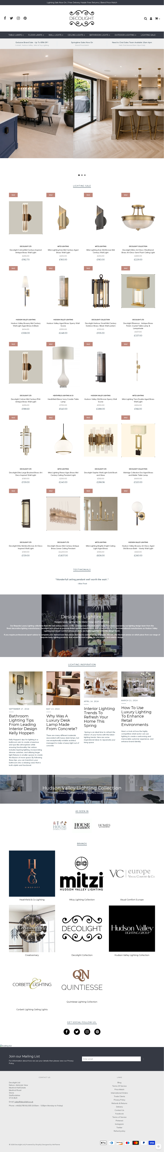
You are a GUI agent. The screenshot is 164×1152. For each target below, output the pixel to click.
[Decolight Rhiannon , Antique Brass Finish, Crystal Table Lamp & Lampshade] (138, 291)
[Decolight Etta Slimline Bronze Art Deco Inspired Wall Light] (26, 514)
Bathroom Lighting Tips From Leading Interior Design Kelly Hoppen (23, 724)
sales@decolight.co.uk (23, 1102)
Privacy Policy (119, 1100)
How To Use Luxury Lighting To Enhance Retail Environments (136, 716)
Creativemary (32, 955)
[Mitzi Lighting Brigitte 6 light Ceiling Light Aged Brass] (101, 514)
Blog (119, 1082)
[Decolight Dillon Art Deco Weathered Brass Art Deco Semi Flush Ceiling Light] (138, 218)
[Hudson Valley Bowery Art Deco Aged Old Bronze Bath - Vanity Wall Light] (138, 514)
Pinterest (119, 1120)
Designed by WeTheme (51, 1144)
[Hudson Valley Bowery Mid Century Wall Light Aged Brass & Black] (26, 291)
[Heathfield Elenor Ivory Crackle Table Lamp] (63, 367)
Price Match (119, 1089)
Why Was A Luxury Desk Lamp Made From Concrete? (61, 722)
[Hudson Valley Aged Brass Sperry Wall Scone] (63, 291)
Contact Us (119, 1110)
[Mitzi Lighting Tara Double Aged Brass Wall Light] (138, 367)
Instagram (119, 1124)
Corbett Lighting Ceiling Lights (32, 1009)
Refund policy (119, 1131)
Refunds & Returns (119, 1103)
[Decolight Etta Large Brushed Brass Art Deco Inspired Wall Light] (26, 440)
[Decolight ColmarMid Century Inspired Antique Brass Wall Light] (26, 218)
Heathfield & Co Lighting (32, 899)
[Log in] (149, 18)
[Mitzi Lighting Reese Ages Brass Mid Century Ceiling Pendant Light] (63, 440)
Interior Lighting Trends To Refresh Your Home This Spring (99, 717)
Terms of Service (119, 1117)
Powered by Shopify (33, 1144)
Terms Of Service (119, 1086)
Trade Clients (119, 1096)
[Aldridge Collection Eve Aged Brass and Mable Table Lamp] (138, 440)
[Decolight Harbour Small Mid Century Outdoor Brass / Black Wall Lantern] (101, 291)
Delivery (119, 1107)
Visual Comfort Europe (132, 899)
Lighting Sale (148, 35)
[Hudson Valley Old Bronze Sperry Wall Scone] (101, 367)
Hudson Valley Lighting (25, 320)
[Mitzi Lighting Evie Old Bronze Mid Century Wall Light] (101, 218)
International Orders (119, 1093)
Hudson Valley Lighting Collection (132, 955)
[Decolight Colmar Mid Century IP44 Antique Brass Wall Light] (26, 367)
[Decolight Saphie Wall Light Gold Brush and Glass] (101, 440)
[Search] (144, 18)
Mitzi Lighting (63, 246)
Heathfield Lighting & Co (63, 395)
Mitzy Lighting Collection (82, 899)
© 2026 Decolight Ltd (17, 1144)
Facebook (119, 1114)
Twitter (119, 1127)
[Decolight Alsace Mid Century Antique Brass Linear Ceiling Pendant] (63, 514)
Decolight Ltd (26, 246)
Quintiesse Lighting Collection (82, 1002)
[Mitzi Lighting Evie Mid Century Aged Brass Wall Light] (63, 218)
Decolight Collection (138, 246)
